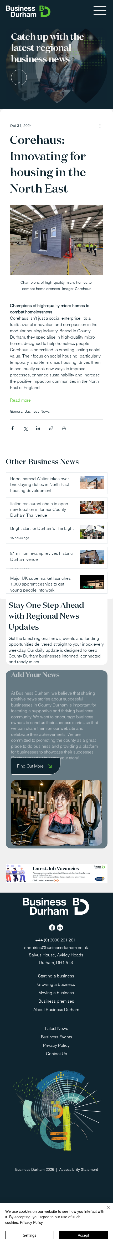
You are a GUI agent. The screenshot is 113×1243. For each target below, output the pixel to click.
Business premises (56, 1001)
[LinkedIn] (60, 927)
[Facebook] (52, 927)
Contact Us (56, 1053)
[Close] (105, 1210)
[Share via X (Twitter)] (25, 428)
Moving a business (56, 992)
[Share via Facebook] (12, 428)
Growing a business (56, 984)
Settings (29, 1235)
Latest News (56, 1028)
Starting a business (56, 975)
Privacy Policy (56, 1045)
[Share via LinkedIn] (38, 428)
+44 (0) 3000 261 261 (56, 939)
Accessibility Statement (78, 1169)
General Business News (30, 411)
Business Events (56, 1036)
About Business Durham (56, 1009)
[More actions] (100, 125)
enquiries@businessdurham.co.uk (56, 947)
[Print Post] (63, 428)
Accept (83, 1235)
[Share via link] (51, 428)
